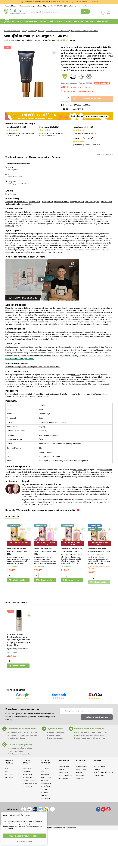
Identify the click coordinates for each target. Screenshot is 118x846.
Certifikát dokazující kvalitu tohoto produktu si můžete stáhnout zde (32, 367)
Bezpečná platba (16, 751)
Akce (7, 21)
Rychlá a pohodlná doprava (89, 728)
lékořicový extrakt (61, 202)
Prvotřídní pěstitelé (56, 732)
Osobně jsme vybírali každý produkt (23, 732)
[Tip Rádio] (46, 809)
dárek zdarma (14, 525)
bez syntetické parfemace (44, 40)
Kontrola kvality (29, 777)
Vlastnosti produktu (16, 157)
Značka (9, 191)
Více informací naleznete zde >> (89, 70)
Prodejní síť (9, 777)
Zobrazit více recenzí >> (104, 154)
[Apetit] (29, 809)
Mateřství (78, 21)
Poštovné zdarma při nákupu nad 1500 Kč (91, 732)
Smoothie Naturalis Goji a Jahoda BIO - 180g (72, 550)
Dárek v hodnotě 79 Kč (75, 109)
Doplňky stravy (30, 21)
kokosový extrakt (13, 204)
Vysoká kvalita (55, 728)
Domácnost (90, 21)
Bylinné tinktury (57, 21)
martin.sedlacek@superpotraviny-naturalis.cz (48, 502)
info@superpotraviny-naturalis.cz (79, 6)
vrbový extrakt (47, 202)
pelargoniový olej (77, 202)
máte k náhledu (79, 470)
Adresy (79, 772)
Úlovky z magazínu (39, 157)
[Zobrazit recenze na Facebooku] (59, 695)
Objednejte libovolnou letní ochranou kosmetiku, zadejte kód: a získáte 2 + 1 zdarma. (61, 2)
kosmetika (75, 375)
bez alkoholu (27, 40)
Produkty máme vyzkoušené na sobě (23, 735)
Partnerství (45, 798)
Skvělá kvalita (54, 735)
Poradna (56, 157)
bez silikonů (16, 40)
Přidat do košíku (87, 98)
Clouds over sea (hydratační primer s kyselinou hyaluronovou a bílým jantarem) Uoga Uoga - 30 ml (18, 639)
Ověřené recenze (30, 783)
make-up (72, 212)
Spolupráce (27, 786)
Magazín (93, 26)
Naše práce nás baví (17, 738)
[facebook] (98, 809)
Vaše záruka (28, 774)
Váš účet (80, 760)
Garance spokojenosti (20, 744)
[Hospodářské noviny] (41, 809)
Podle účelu (9, 26)
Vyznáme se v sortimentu (22, 728)
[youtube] (103, 809)
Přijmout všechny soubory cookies (24, 836)
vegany (72, 40)
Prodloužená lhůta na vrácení (21, 748)
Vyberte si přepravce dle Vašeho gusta (91, 735)
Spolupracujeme (65, 775)
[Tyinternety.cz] (52, 809)
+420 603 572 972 (56, 6)
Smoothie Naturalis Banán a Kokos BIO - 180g (99, 550)
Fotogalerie (63, 778)
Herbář (8, 771)
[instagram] (108, 809)
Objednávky (81, 769)
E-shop (8, 768)
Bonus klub (45, 774)
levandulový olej (21, 202)
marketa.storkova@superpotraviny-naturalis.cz (88, 502)
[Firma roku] (59, 818)
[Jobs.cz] (35, 809)
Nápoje (69, 21)
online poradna (57, 489)
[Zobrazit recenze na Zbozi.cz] (95, 695)
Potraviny (43, 21)
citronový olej (34, 202)
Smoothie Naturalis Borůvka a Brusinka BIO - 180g (45, 551)
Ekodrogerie (102, 21)
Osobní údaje (81, 766)
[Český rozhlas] (23, 809)
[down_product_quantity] (13, 576)
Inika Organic (10, 194)
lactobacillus (26, 204)
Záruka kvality (106, 26)
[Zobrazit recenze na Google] (22, 695)
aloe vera (9, 202)
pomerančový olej (92, 202)
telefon (46, 489)
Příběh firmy (63, 772)
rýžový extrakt (106, 202)
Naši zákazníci (29, 780)
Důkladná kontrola (56, 738)
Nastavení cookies (24, 841)
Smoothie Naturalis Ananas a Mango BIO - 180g (17, 551)
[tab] (16, 157)
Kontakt (98, 760)
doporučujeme (94, 525)
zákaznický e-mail (35, 489)
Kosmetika (17, 21)
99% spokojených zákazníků (20, 754)
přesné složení (106, 470)
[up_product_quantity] (13, 574)
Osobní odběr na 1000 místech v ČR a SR (91, 738)
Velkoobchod (46, 777)
